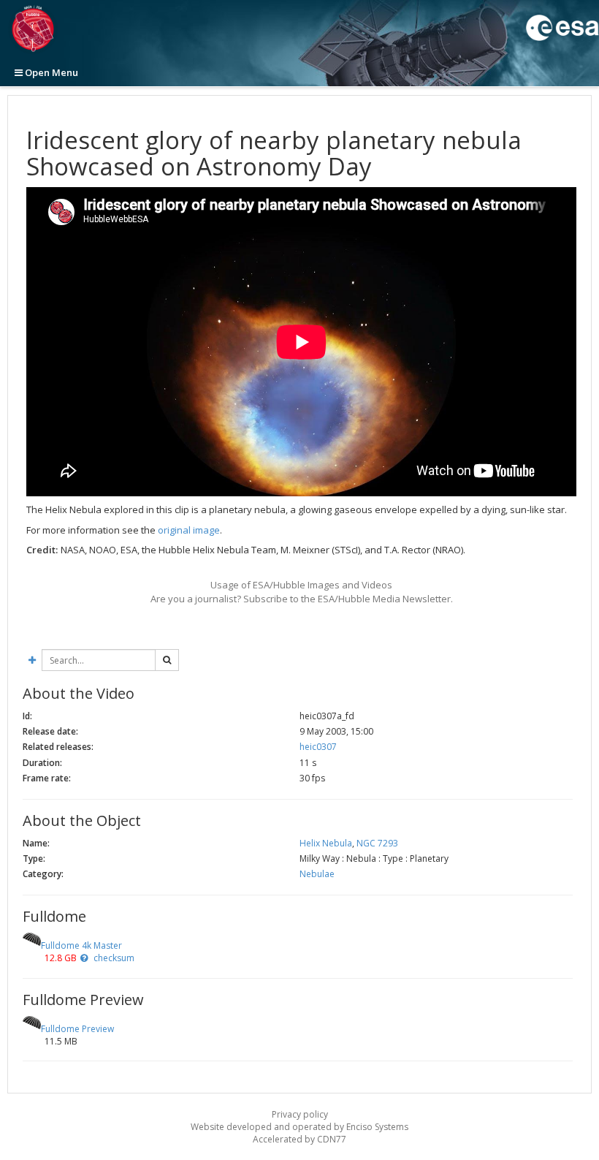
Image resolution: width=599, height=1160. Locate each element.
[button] (84, 958)
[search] (167, 660)
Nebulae (317, 874)
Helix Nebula (326, 843)
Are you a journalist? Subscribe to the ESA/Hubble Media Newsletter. (301, 598)
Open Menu (50, 72)
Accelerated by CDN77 (299, 1139)
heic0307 (318, 746)
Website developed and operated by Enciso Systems (299, 1127)
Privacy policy (300, 1114)
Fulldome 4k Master (81, 945)
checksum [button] (112, 958)
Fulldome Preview (77, 1029)
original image (189, 530)
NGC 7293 (377, 843)
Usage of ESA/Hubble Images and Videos (301, 584)
